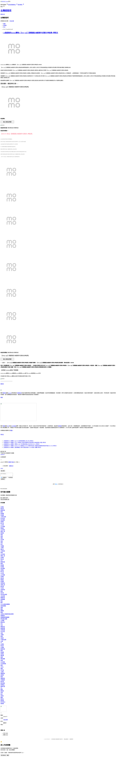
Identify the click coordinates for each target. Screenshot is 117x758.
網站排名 (3, 622)
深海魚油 (3, 589)
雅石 (2, 601)
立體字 (2, 634)
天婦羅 (2, 546)
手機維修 (3, 679)
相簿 (4, 23)
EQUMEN (3, 702)
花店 (2, 625)
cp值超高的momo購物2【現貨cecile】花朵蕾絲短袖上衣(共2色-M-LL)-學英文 (21, 444)
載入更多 (3, 470)
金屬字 (2, 638)
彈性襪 (2, 655)
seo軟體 (2, 620)
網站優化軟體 (4, 618)
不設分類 (11, 21)
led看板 (2, 647)
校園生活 (11, 465)
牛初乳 (2, 588)
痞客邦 (10, 462)
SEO (2, 623)
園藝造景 (3, 597)
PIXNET (48, 739)
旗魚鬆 (59, 426)
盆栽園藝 (3, 599)
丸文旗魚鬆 (3, 663)
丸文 (8, 426)
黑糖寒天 (3, 615)
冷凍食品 (3, 550)
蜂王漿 (2, 586)
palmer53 (3, 454)
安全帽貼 (3, 520)
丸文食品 (14, 426)
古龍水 (2, 695)
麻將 (2, 665)
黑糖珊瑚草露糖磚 (5, 617)
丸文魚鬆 (3, 662)
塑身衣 (2, 383)
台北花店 (3, 631)
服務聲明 (71, 739)
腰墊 (2, 609)
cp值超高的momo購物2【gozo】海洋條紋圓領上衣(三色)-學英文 (18, 440)
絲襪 (2, 660)
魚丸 (2, 544)
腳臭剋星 (3, 510)
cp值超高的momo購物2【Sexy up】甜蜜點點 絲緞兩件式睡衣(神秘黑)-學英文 (30, 33)
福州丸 (2, 549)
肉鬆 (2, 536)
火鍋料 (2, 547)
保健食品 (3, 583)
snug (2, 560)
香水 (2, 694)
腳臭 (2, 511)
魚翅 (2, 552)
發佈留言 (3, 479)
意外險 (2, 592)
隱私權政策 (66, 739)
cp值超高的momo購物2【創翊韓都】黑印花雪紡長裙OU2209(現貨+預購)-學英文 (22, 447)
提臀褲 (2, 703)
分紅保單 (3, 596)
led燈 (2, 641)
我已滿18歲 (3, 755)
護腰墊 (2, 610)
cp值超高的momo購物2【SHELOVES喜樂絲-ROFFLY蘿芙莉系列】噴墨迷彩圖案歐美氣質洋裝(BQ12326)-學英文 (30, 445)
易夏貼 (2, 521)
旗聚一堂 (3, 531)
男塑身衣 (19, 393)
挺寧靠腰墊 (3, 605)
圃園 (2, 697)
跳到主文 (3, 14)
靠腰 (2, 607)
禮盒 (11, 430)
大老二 (2, 666)
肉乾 (2, 542)
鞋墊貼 (2, 528)
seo (1, 687)
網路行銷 (3, 686)
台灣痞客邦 (6, 10)
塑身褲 (2, 700)
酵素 (2, 591)
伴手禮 (2, 539)
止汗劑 (2, 524)
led (1, 642)
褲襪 (2, 657)
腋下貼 (2, 523)
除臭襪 (2, 513)
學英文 (2, 434)
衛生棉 (2, 681)
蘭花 (2, 602)
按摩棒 (2, 675)
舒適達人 (3, 684)
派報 (2, 633)
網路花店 (3, 626)
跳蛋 (2, 676)
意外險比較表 (4, 594)
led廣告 (2, 644)
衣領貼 (2, 507)
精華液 (2, 690)
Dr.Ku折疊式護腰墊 (5, 604)
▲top (2, 468)
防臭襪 (2, 515)
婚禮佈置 (3, 628)
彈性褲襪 (3, 658)
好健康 (2, 581)
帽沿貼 (2, 508)
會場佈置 (3, 629)
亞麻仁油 (3, 584)
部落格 (4, 25)
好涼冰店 (3, 518)
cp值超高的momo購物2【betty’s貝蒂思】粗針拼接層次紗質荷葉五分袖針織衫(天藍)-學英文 (24, 442)
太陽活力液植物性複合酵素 (7, 614)
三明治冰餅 (3, 516)
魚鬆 (2, 397)
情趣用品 (3, 673)
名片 (4, 27)
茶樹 (2, 692)
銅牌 (2, 636)
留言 (13, 462)
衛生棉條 (3, 683)
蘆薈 (2, 689)
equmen (10, 393)
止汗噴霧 (3, 526)
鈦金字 (2, 645)
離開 (8, 755)
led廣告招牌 (3, 639)
